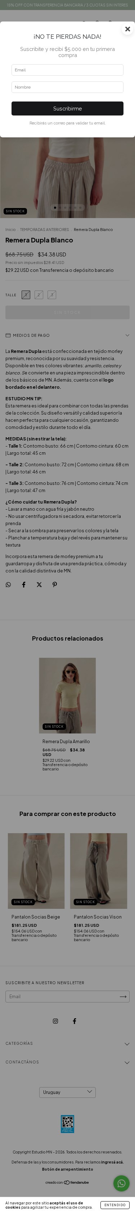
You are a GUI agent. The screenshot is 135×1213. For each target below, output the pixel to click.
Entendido (115, 1205)
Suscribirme (67, 108)
